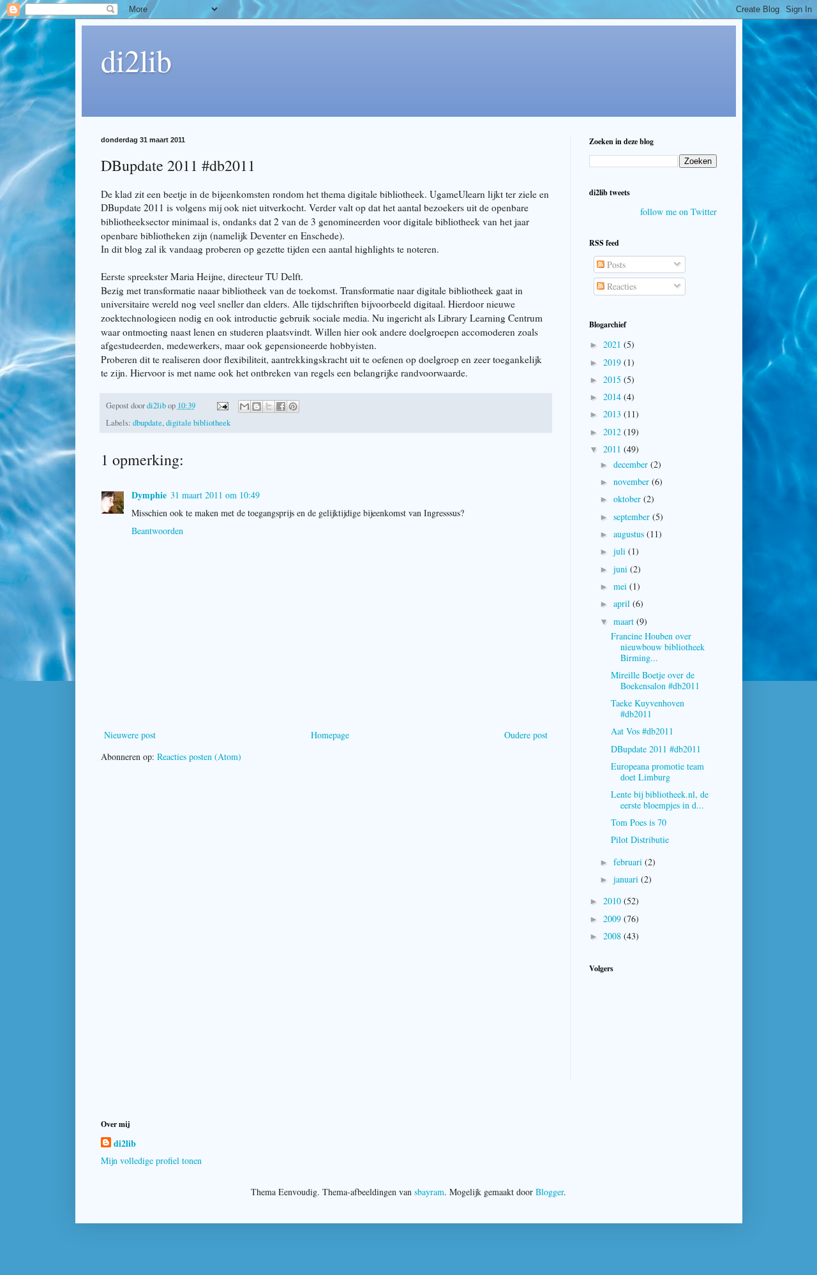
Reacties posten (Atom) (199, 756)
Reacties (620, 286)
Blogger (550, 1192)
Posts (615, 264)
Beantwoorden (157, 531)
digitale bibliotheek (198, 422)
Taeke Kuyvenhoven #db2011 (647, 708)
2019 (613, 362)
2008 (613, 936)
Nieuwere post (130, 735)
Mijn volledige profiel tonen (151, 1160)
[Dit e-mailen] (244, 406)
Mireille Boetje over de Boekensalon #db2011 (655, 680)
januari (627, 879)
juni (621, 569)
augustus (630, 534)
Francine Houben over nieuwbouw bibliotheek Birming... (658, 647)
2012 (613, 432)
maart (624, 621)
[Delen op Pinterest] (293, 406)
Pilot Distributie (640, 839)
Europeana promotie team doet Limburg (657, 771)
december (631, 464)
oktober (628, 499)
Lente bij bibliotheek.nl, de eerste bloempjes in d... (659, 799)
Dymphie (149, 495)
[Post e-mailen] (221, 405)
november (632, 481)
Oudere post (526, 735)
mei (621, 586)
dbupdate (147, 422)
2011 (613, 449)
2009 (613, 919)
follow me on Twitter (678, 211)
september (632, 517)
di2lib (136, 60)
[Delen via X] (268, 406)
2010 (613, 901)
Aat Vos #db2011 (642, 731)
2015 (613, 379)
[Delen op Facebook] (280, 406)
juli (620, 551)
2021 (613, 344)
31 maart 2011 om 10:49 (215, 495)
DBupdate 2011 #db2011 (656, 749)
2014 (613, 397)
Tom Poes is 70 (638, 822)
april (623, 603)
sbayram (429, 1192)
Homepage (330, 735)
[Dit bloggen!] (256, 406)
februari (629, 862)
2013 (613, 414)
